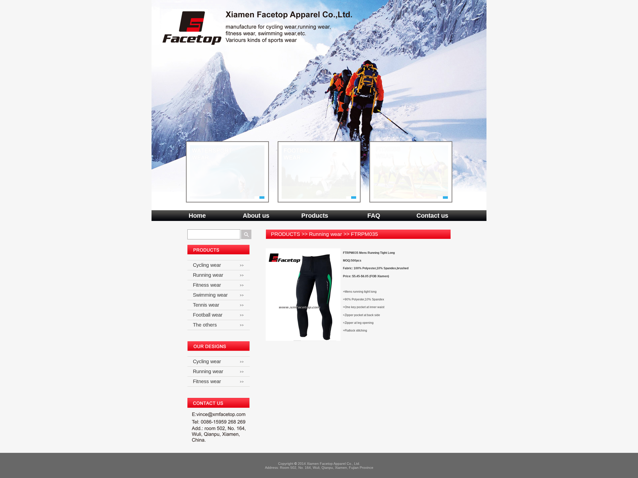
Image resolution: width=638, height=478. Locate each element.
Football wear (208, 315)
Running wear (325, 234)
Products (314, 215)
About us (256, 215)
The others (205, 325)
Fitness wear (207, 285)
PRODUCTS (285, 234)
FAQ (373, 215)
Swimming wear (210, 295)
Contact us (432, 215)
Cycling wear (207, 265)
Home (197, 215)
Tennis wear (206, 305)
